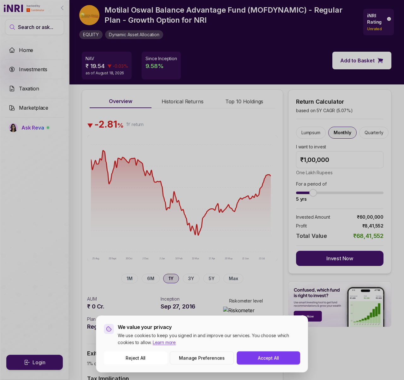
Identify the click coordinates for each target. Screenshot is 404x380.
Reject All (136, 357)
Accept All (268, 357)
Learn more (164, 342)
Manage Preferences (202, 357)
